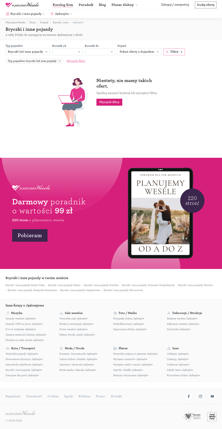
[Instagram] (200, 396)
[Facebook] (189, 396)
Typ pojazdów (14, 45)
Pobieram (30, 235)
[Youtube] (212, 396)
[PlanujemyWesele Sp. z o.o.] (20, 413)
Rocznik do (92, 45)
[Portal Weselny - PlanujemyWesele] (22, 4)
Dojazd (121, 45)
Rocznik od (59, 45)
